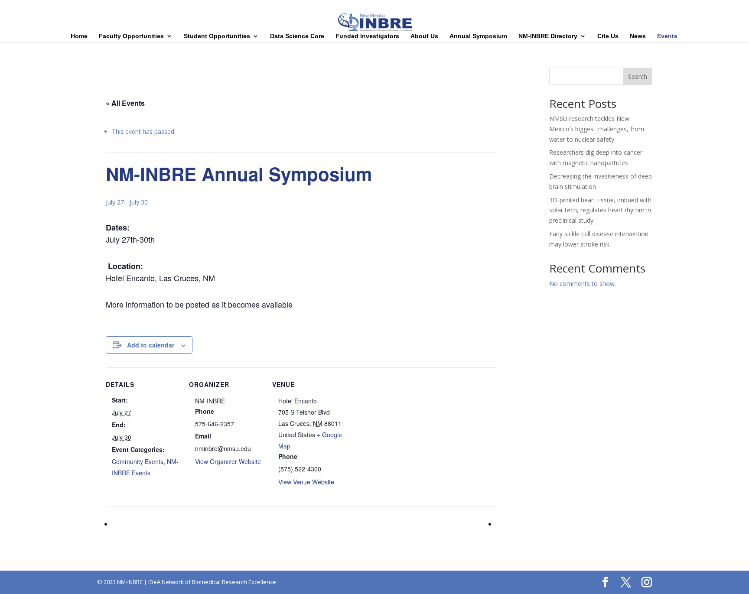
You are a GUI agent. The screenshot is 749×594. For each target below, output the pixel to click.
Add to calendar (150, 345)
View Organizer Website (228, 461)
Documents (721, 7)
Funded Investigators (367, 36)
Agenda (627, 7)
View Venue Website (306, 481)
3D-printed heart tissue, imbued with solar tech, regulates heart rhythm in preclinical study (600, 210)
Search (637, 76)
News (638, 36)
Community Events (137, 461)
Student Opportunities (217, 36)
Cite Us (608, 36)
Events (667, 36)
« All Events (125, 103)
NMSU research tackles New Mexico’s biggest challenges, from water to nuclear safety (596, 128)
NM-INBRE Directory (547, 36)
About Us (424, 36)
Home (603, 7)
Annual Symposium (478, 36)
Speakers (656, 7)
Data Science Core (297, 36)
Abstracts (688, 7)
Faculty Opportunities (131, 36)
